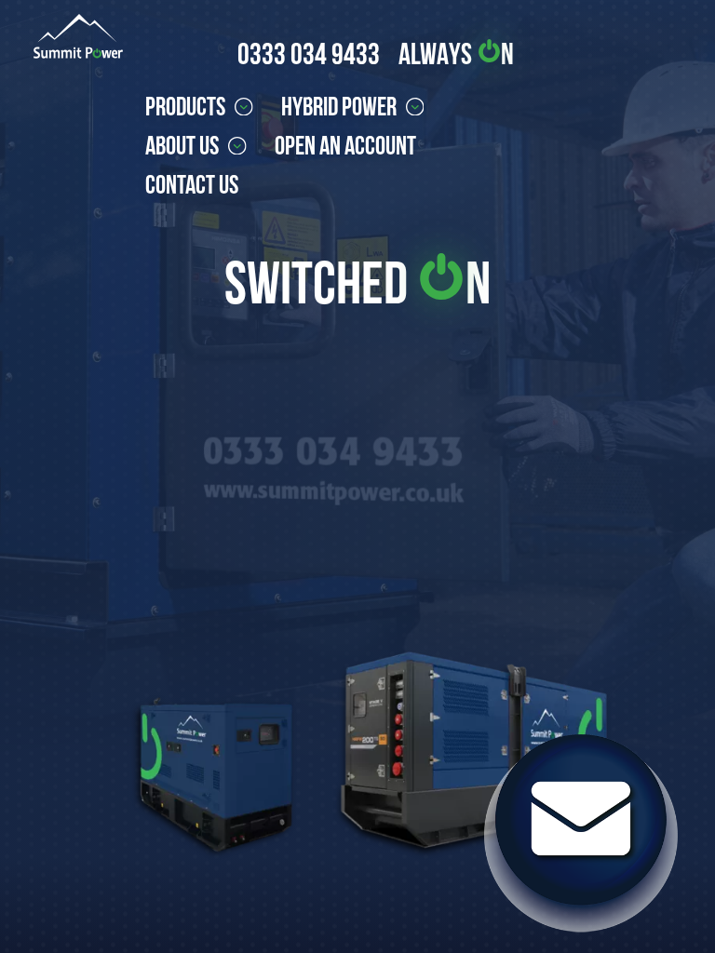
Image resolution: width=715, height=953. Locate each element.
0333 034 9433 (308, 53)
